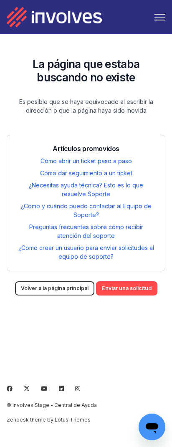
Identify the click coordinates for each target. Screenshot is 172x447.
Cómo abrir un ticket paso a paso (86, 160)
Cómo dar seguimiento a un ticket (86, 173)
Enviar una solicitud (127, 288)
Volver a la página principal (55, 288)
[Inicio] (54, 17)
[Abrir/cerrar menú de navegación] (160, 17)
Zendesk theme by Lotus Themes (49, 420)
